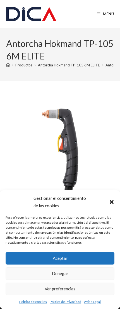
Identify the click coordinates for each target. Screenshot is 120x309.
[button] (111, 202)
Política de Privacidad (65, 302)
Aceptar (60, 258)
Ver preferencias (60, 288)
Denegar (60, 273)
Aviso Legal (92, 302)
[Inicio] (8, 65)
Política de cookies (33, 302)
